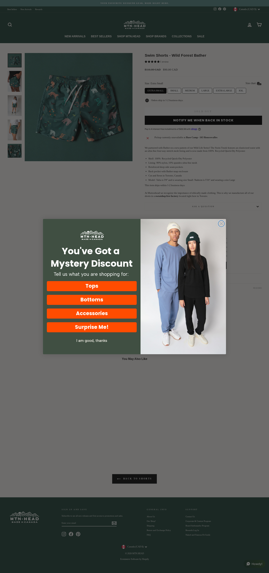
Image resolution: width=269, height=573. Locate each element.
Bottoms (91, 299)
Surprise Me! (92, 327)
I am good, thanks (91, 340)
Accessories (92, 313)
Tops (91, 286)
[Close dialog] (221, 223)
